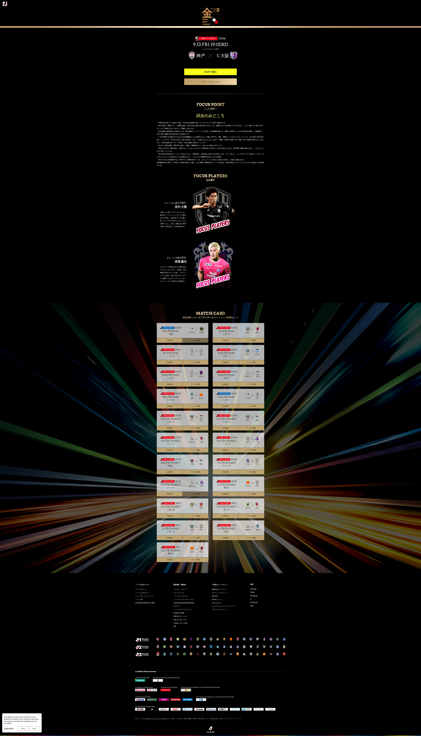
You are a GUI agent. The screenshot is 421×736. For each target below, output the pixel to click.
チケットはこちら (210, 81)
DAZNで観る (210, 72)
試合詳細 (169, 340)
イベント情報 (251, 340)
